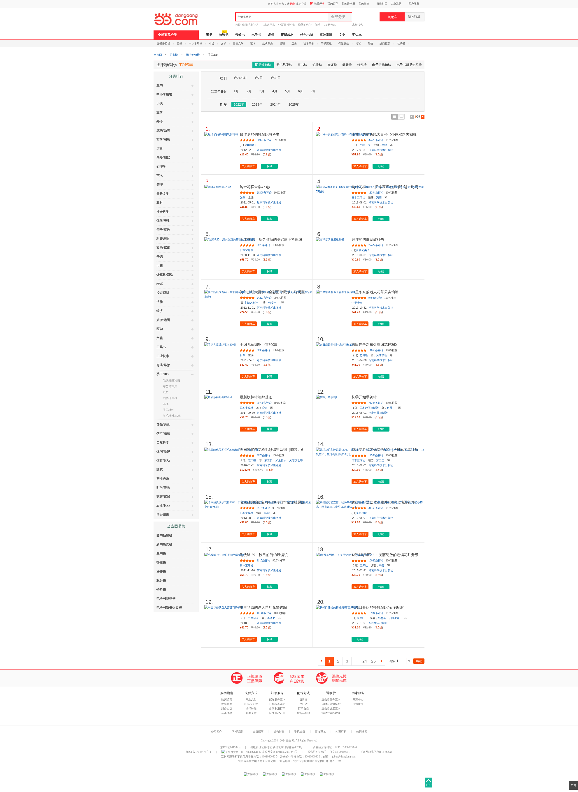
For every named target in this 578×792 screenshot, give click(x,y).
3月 (261, 91)
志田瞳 (364, 355)
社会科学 (162, 211)
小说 (211, 43)
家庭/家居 (163, 496)
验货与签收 (303, 713)
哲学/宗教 (163, 139)
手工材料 (168, 409)
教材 (159, 202)
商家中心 (358, 699)
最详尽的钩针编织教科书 (260, 134)
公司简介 (216, 731)
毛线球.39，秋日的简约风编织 (264, 555)
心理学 (161, 166)
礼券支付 (251, 713)
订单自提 (303, 708)
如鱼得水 (280, 460)
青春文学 (238, 43)
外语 (159, 121)
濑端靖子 (251, 145)
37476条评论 (375, 140)
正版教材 (287, 35)
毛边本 (357, 35)
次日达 (303, 704)
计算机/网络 (164, 275)
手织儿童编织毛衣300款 (259, 344)
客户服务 (413, 3)
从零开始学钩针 (364, 397)
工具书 (161, 347)
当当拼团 (381, 3)
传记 (159, 257)
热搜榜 (317, 65)
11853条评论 (375, 350)
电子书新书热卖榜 (409, 65)
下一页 (381, 661)
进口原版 (385, 43)
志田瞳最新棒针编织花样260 (374, 344)
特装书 (223, 35)
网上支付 (251, 699)
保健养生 (343, 43)
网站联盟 (237, 731)
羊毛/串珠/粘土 (172, 415)
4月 (274, 91)
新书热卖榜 (284, 65)
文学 (223, 43)
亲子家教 (326, 43)
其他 (165, 404)
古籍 (159, 266)
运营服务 (358, 704)
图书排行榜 (163, 43)
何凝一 (272, 302)
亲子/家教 (163, 229)
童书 (179, 43)
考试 (358, 43)
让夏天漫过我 (286, 24)
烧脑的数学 (305, 24)
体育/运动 (163, 460)
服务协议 (226, 708)
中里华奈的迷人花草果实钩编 (375, 292)
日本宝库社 (358, 197)
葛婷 (384, 145)
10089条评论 (375, 560)
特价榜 (362, 65)
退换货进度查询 (331, 708)
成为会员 (301, 3)
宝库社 (364, 565)
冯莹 (379, 197)
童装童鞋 (326, 35)
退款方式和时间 (331, 713)
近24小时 (240, 78)
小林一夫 (365, 145)
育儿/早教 (163, 365)
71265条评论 (375, 402)
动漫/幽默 (163, 157)
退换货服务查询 (331, 699)
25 (373, 661)
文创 (342, 35)
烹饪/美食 (163, 424)
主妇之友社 (251, 302)
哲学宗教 (308, 43)
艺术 (253, 43)
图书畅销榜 (193, 54)
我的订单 (332, 3)
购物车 (319, 3)
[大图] (394, 117)
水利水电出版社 (378, 623)
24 (364, 661)
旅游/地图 (163, 320)
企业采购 (396, 3)
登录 (292, 3)
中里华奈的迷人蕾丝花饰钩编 (263, 607)
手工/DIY (162, 374)
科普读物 (162, 238)
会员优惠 (226, 713)
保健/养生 (163, 220)
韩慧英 (382, 618)
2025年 (294, 104)
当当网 (158, 54)
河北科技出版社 (378, 412)
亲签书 (240, 35)
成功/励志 (163, 130)
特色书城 (306, 35)
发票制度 (226, 704)
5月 (287, 91)
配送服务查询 (277, 699)
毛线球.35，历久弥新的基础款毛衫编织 (271, 239)
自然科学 (162, 442)
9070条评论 (263, 245)
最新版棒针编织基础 (256, 397)
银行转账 (251, 708)
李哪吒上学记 (250, 24)
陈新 (267, 513)
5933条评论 (263, 350)
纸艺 (165, 392)
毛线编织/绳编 (171, 380)
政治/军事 (163, 247)
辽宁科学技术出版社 (269, 202)
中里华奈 (357, 302)
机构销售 (278, 731)
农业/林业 (163, 505)
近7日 (259, 78)
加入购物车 (248, 166)
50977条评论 (264, 140)
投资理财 (162, 293)
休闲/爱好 (163, 451)
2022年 (239, 104)
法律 (159, 302)
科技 (370, 43)
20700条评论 (264, 402)
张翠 (242, 197)
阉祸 (317, 24)
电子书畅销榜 (381, 65)
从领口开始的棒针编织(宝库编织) (378, 607)
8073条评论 (263, 455)
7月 (313, 91)
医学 (159, 329)
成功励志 (267, 43)
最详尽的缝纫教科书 (368, 239)
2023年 (257, 104)
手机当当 (299, 731)
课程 (271, 35)
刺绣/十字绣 (170, 398)
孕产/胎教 (163, 433)
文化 (159, 338)
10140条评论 (264, 613)
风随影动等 (296, 460)
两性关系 (162, 478)
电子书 (256, 35)
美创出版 (361, 513)
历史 (294, 43)
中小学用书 (195, 43)
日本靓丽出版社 (369, 407)
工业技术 (162, 356)
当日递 (303, 699)
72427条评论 (375, 245)
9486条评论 (375, 297)
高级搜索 (357, 24)
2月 (249, 91)
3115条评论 (263, 560)
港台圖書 (162, 514)
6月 (300, 91)
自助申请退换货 (331, 704)
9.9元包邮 (330, 24)
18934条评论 (375, 613)
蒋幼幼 (271, 618)
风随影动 (381, 355)
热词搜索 (361, 731)
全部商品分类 (167, 35)
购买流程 (226, 699)
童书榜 (302, 65)
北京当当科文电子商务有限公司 (257, 761)
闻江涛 (395, 618)
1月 (236, 91)
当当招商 (258, 731)
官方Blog (320, 731)
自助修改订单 (277, 713)
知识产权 (341, 731)
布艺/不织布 (170, 386)
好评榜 (332, 65)
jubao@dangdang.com (344, 756)
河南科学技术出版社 (269, 150)
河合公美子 (363, 250)
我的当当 (364, 3)
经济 (159, 311)
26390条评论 (264, 192)
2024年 (275, 104)
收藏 (269, 166)
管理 (282, 43)
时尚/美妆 (163, 487)
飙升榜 (347, 65)
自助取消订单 (277, 708)
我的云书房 (348, 3)
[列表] (401, 117)
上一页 (321, 661)
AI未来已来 (268, 24)
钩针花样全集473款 (255, 187)
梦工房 (268, 460)
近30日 (276, 78)
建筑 (159, 469)
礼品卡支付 (251, 704)
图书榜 (174, 54)
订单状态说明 (277, 704)
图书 (209, 35)
